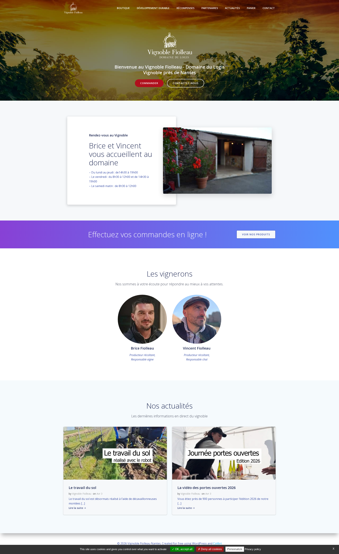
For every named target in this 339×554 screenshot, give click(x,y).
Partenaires (209, 8)
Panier (251, 8)
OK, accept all (183, 549)
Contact (269, 8)
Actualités (232, 8)
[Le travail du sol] (115, 453)
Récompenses (185, 8)
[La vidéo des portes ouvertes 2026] (224, 453)
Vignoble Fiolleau (81, 493)
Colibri (217, 543)
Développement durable (153, 8)
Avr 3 (99, 493)
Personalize (234, 549)
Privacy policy (253, 549)
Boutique (123, 8)
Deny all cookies (211, 549)
